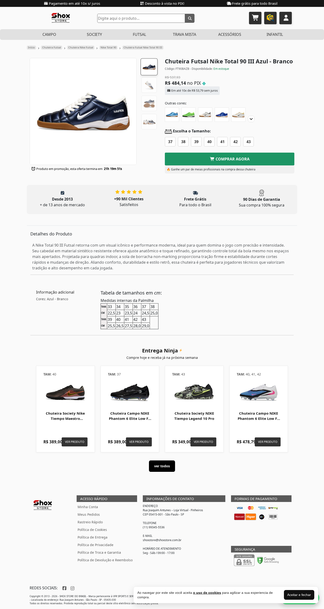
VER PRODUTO (74, 442)
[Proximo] (251, 119)
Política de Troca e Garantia (99, 552)
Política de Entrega (92, 537)
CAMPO (49, 34)
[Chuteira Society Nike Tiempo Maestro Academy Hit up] (65, 392)
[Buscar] (189, 18)
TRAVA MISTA (184, 34)
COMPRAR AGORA (232, 159)
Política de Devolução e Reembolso (105, 560)
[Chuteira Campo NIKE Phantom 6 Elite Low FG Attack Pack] (259, 392)
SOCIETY (94, 34)
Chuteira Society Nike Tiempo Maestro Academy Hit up (65, 418)
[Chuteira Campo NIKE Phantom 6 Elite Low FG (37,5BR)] (130, 392)
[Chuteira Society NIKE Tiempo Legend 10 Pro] (194, 392)
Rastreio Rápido (90, 522)
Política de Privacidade (95, 545)
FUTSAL (139, 34)
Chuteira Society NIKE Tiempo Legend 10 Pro (194, 416)
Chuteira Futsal (51, 47)
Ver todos (162, 466)
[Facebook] (63, 587)
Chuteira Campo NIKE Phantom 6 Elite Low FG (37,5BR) (130, 418)
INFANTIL (275, 34)
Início (31, 47)
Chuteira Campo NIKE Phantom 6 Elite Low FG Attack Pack (259, 418)
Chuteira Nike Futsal (80, 47)
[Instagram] (71, 587)
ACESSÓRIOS (229, 34)
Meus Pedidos (89, 514)
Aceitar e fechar (299, 595)
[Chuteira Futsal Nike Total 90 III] (172, 115)
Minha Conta (88, 507)
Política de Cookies (92, 529)
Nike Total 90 (108, 47)
